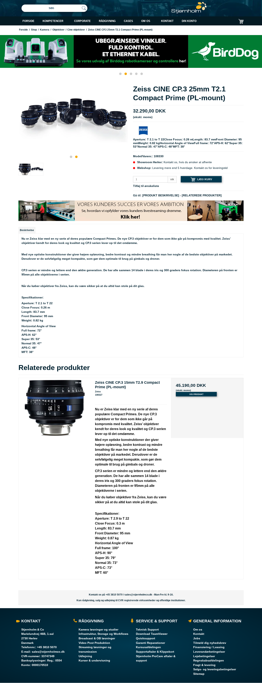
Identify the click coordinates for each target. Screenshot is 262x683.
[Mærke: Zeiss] (143, 130)
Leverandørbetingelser (209, 651)
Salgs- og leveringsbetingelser (214, 669)
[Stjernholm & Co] (189, 7)
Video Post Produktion (94, 642)
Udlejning (85, 656)
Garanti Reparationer (150, 642)
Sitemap (198, 673)
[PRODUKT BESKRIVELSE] (160, 195)
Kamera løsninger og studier (98, 629)
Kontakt (198, 633)
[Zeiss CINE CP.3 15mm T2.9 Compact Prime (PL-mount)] (55, 414)
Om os (197, 629)
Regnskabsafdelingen (208, 660)
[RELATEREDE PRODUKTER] (202, 195)
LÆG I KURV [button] (204, 179)
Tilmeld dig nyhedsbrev (209, 642)
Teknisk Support (147, 629)
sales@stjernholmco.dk (138, 594)
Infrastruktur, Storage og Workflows (103, 633)
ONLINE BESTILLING (207, 31)
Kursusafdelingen (148, 647)
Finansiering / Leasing (209, 647)
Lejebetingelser (204, 656)
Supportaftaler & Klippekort (155, 651)
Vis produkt (196, 394)
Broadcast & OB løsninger (97, 638)
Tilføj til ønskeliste (146, 186)
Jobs (196, 638)
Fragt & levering (204, 665)
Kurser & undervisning (94, 660)
